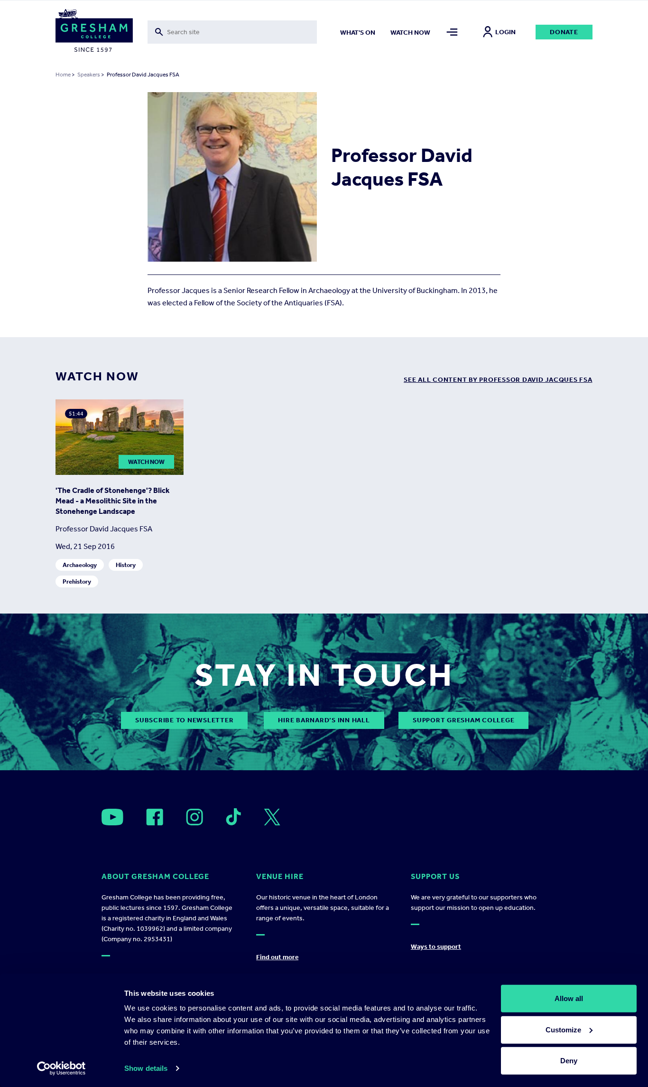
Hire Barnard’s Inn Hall (324, 720)
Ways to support (436, 947)
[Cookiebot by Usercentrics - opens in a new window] (61, 1068)
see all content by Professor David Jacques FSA (498, 380)
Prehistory (77, 581)
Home (63, 74)
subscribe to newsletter (184, 720)
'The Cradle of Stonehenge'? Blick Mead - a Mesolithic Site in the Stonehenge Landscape (113, 501)
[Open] (112, 817)
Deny (568, 1061)
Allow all (569, 998)
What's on (357, 32)
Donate (564, 32)
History (126, 564)
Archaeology (80, 564)
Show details (145, 1068)
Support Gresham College (463, 720)
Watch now (410, 32)
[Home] (94, 32)
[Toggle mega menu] (452, 32)
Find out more (277, 957)
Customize (563, 1029)
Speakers (88, 74)
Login (505, 32)
